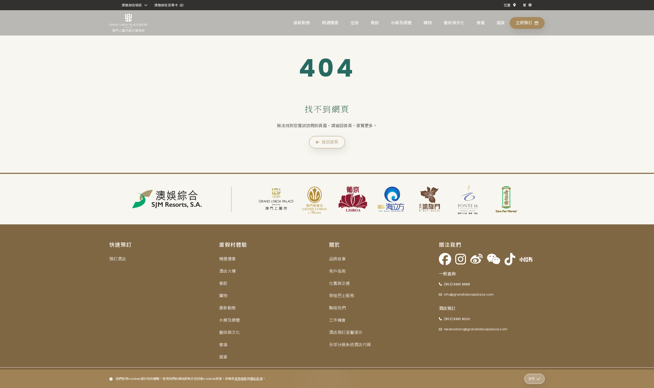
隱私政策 (256, 379)
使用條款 (241, 379)
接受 (532, 379)
